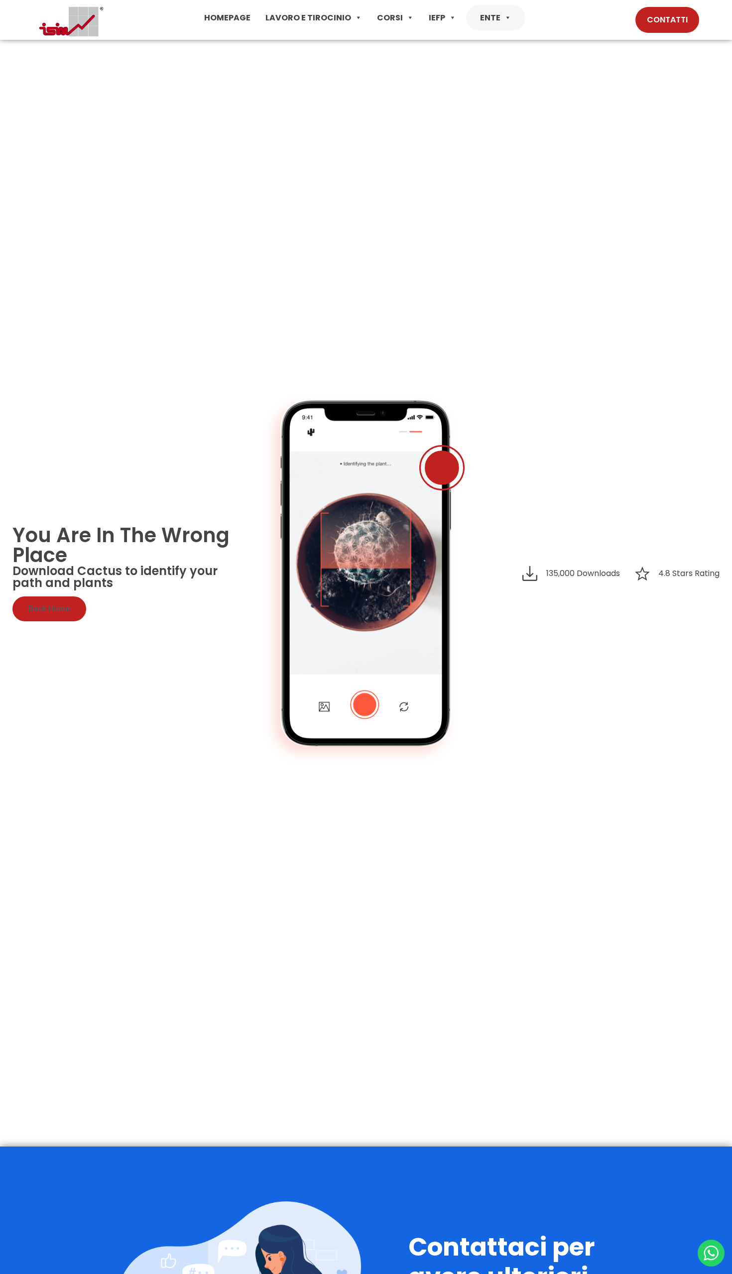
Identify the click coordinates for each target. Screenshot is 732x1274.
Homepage (227, 17)
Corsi (390, 17)
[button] (358, 17)
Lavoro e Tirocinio (308, 17)
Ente (490, 17)
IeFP (437, 17)
